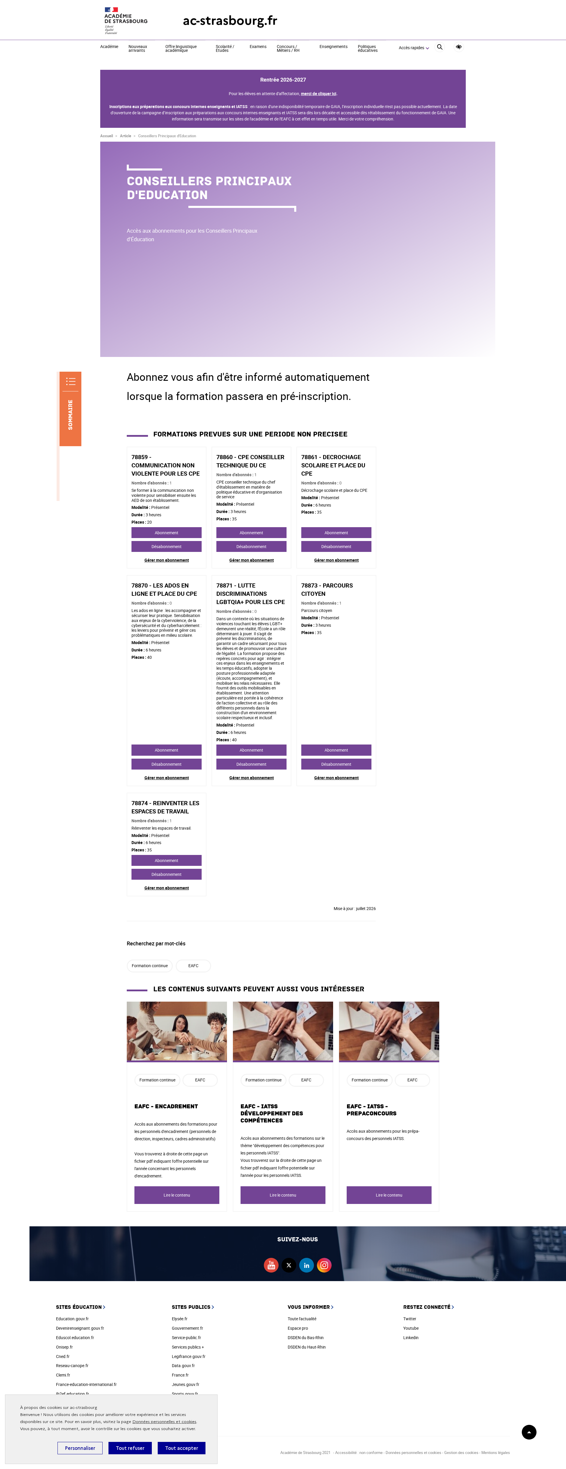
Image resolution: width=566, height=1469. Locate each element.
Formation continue (150, 965)
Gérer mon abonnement (166, 560)
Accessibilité (459, 47)
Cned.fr (63, 1356)
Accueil (106, 135)
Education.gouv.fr (72, 1318)
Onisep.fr (64, 1347)
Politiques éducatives (368, 49)
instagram (324, 1265)
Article (125, 135)
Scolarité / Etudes (225, 49)
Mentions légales (495, 1452)
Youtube (411, 1328)
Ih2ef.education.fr (72, 1394)
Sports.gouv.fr (185, 1394)
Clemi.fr (63, 1375)
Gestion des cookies (461, 1452)
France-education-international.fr (86, 1384)
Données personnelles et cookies (164, 1422)
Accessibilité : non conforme (359, 1452)
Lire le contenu (177, 1195)
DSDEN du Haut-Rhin (307, 1347)
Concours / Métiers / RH (288, 49)
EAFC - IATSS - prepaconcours (371, 1110)
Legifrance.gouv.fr (188, 1356)
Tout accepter (181, 1448)
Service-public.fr (186, 1337)
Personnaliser (80, 1448)
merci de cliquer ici (318, 93)
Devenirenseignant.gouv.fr (80, 1328)
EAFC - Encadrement (166, 1106)
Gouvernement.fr (187, 1328)
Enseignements (334, 47)
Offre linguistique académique (181, 49)
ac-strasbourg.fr (230, 20)
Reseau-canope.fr (72, 1365)
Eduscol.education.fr (75, 1337)
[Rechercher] (440, 48)
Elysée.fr (179, 1318)
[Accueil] (129, 20)
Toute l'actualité (302, 1318)
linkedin (306, 1265)
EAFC (193, 965)
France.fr (180, 1375)
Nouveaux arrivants (138, 49)
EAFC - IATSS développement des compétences (272, 1113)
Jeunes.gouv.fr (185, 1384)
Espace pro (298, 1328)
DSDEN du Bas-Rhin (306, 1337)
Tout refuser (130, 1448)
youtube (271, 1265)
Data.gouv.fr (183, 1365)
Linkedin (411, 1337)
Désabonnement (167, 546)
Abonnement (166, 532)
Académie (109, 47)
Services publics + (188, 1347)
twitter (289, 1265)
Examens (258, 47)
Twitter (409, 1318)
